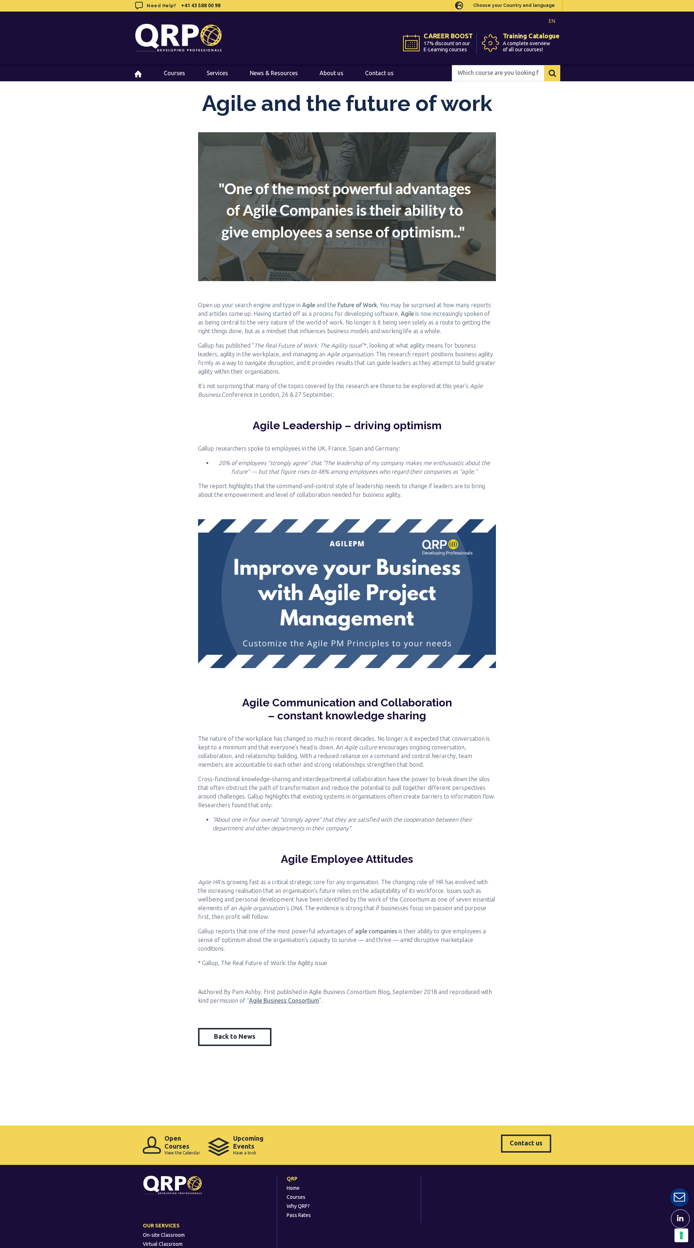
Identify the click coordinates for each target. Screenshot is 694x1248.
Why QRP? (298, 1206)
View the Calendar (182, 1145)
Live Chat (679, 1197)
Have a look (248, 1145)
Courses (296, 1197)
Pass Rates (299, 1215)
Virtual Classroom (163, 1244)
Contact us (526, 1142)
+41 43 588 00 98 (200, 5)
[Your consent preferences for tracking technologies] (681, 1235)
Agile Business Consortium (284, 1000)
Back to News (235, 1036)
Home (293, 1188)
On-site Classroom (164, 1235)
